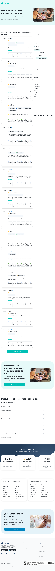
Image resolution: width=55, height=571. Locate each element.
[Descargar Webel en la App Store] (4, 550)
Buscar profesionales (15, 384)
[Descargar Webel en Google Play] (12, 550)
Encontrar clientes (15, 529)
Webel (2, 29)
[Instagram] (15, 553)
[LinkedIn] (2, 553)
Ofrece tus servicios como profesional (27, 546)
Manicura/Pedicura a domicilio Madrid (17, 29)
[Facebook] (10, 553)
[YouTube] (6, 553)
